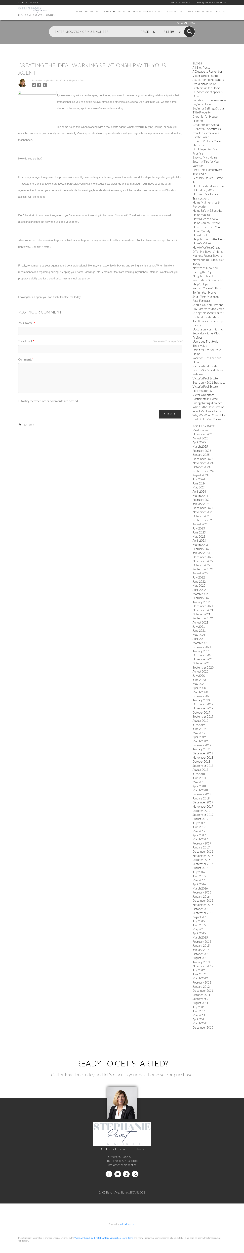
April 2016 (199, 884)
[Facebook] (109, 1174)
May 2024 (199, 487)
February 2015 (202, 941)
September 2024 (203, 471)
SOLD (192, 23)
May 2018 (199, 782)
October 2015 (201, 909)
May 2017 (199, 831)
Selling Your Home (204, 292)
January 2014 (201, 949)
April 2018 (199, 786)
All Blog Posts (201, 67)
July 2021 (199, 626)
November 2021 (203, 610)
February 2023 (202, 549)
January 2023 (201, 553)
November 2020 (203, 659)
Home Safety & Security (207, 210)
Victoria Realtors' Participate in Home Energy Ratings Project (207, 399)
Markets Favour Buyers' (208, 255)
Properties (91, 11)
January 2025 (201, 454)
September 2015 (203, 913)
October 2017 (201, 810)
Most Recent (201, 430)
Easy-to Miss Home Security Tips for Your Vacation (206, 161)
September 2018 (203, 765)
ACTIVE (180, 23)
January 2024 (201, 504)
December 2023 (203, 508)
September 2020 (203, 667)
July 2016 (199, 872)
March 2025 (200, 446)
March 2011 (200, 1023)
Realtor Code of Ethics (207, 288)
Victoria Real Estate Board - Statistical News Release (208, 370)
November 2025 (203, 434)
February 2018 (202, 794)
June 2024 (199, 483)
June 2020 (199, 679)
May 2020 (199, 683)
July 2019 (199, 725)
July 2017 (199, 823)
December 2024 (203, 459)
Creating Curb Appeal (206, 124)
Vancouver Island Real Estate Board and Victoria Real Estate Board (103, 1238)
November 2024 (203, 463)
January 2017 (201, 847)
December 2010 (203, 1027)
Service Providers (198, 11)
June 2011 (199, 1011)
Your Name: (26, 323)
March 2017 (200, 839)
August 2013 (200, 958)
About (219, 11)
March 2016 (200, 888)
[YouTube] (117, 1174)
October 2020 (201, 663)
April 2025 (199, 442)
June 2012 (199, 974)
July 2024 (199, 479)
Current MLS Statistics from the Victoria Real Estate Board (207, 133)
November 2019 (203, 708)
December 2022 (203, 557)
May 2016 (199, 880)
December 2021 (203, 606)
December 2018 (203, 753)
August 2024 (200, 475)
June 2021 (199, 630)
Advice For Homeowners (208, 79)
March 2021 (200, 643)
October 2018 (201, 761)
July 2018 (199, 774)
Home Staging (201, 214)
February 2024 (202, 499)
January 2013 (201, 962)
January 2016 (201, 896)
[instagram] (126, 1174)
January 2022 (201, 602)
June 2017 (199, 827)
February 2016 (202, 892)
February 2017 (202, 843)
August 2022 (200, 573)
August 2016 (200, 868)
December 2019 (203, 704)
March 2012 (200, 978)
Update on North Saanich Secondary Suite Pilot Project (208, 333)
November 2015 (203, 904)
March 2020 (200, 692)
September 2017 (203, 814)
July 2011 (199, 1007)
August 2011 (200, 1003)
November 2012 (203, 966)
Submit (169, 414)
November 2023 (203, 512)
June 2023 (199, 532)
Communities (173, 11)
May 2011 (199, 1015)
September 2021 (203, 618)
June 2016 (199, 876)
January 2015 (201, 945)
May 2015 (199, 929)
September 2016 (203, 864)
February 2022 (202, 598)
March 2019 (200, 741)
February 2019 (202, 745)
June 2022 (199, 581)
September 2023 (203, 520)
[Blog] (135, 1174)
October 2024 (201, 467)
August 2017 (200, 819)
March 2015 (200, 937)
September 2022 (203, 569)
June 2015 (199, 925)
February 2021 (202, 647)
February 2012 (202, 982)
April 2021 (199, 638)
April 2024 (199, 491)
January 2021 (201, 651)
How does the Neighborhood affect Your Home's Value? (209, 239)
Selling (122, 11)
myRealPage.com (127, 1224)
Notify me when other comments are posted (49, 401)
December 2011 (203, 990)
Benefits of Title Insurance (209, 100)
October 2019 (201, 712)
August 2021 (200, 622)
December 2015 (203, 900)
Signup (22, 2)
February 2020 (202, 696)
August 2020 (200, 671)
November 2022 (203, 561)
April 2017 (199, 835)
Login (34, 2)
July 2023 (199, 528)
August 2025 (200, 438)
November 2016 (203, 855)
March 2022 (200, 594)
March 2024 (200, 495)
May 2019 (199, 733)
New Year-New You (205, 268)
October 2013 (201, 954)
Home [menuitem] (79, 11)
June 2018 (199, 778)
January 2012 (201, 986)
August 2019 (200, 720)
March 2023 (200, 544)
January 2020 (201, 700)
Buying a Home (202, 104)
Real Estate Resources (146, 11)
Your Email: (25, 341)
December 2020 (203, 655)
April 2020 (199, 688)
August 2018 (200, 769)
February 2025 (202, 450)
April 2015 (199, 933)
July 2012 (199, 970)
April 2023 (199, 540)
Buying (108, 11)
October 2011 (201, 994)
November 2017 (203, 806)
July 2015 (199, 921)
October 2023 (201, 516)
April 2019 (199, 737)
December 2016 (203, 851)
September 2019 (203, 716)
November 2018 (203, 757)
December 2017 (203, 802)
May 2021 (199, 634)
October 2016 (201, 859)
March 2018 (200, 790)
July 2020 (199, 675)
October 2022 (201, 565)
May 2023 (199, 536)
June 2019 (199, 729)
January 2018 (201, 798)
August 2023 (200, 524)
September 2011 (203, 998)
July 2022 (199, 577)
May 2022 (199, 585)
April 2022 (199, 589)
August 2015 (200, 917)
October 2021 (201, 614)
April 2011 (199, 1019)
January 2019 (201, 749)
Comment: (25, 359)
